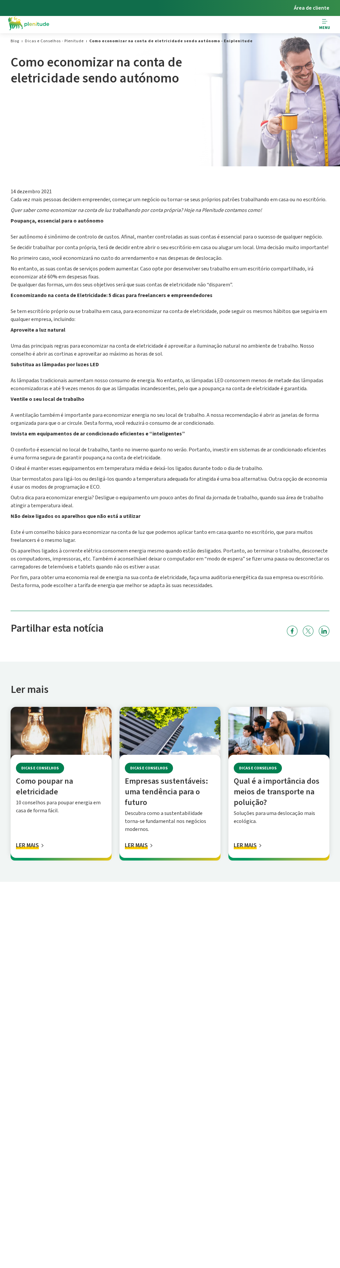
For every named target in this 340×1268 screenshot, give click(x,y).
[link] (15, 41)
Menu (324, 28)
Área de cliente (311, 8)
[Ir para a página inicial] (28, 24)
